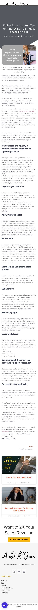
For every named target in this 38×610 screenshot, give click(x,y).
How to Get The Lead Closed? (19, 477)
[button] (5, 605)
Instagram (5, 431)
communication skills (26, 111)
